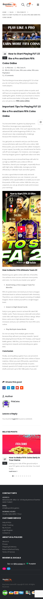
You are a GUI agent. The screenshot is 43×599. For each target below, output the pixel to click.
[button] (23, 4)
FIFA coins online (25, 70)
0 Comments (9, 75)
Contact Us (6, 533)
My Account (6, 528)
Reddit (21, 387)
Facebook (4, 387)
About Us (5, 541)
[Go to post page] (21, 444)
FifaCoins (10, 68)
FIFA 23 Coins (14, 70)
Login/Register (7, 530)
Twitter (8, 387)
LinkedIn (12, 387)
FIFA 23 (7, 70)
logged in (15, 419)
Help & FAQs (6, 522)
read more (12, 471)
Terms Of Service (8, 552)
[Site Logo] (9, 4)
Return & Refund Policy (10, 549)
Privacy (5, 544)
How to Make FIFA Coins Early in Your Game (24, 458)
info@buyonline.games (10, 508)
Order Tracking (7, 525)
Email (17, 387)
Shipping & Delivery (9, 547)
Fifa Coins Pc (21, 68)
